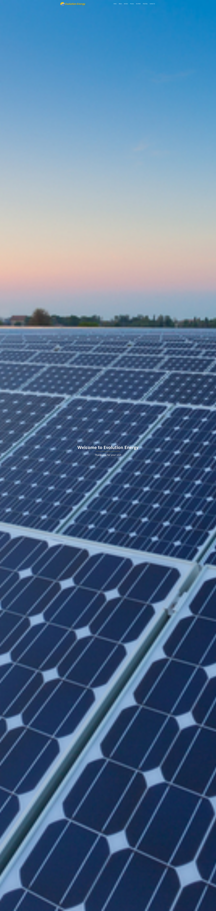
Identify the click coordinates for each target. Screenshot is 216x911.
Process (132, 3)
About (120, 3)
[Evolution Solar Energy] (73, 4)
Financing (145, 3)
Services (126, 3)
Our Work (138, 3)
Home (115, 3)
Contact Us (152, 3)
